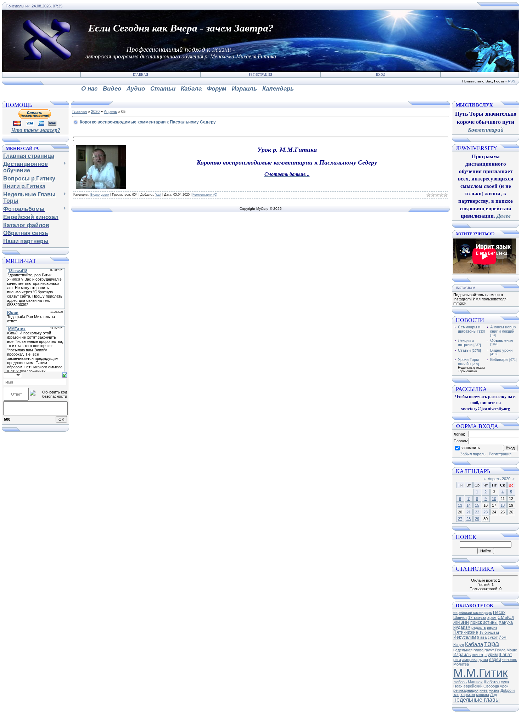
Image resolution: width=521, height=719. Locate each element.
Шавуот (460, 617)
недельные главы (476, 700)
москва (482, 694)
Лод (493, 694)
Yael (158, 194)
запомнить (470, 447)
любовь (460, 682)
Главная (140, 74)
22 (477, 512)
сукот (493, 637)
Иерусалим (464, 637)
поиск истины (484, 622)
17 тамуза (477, 617)
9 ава (482, 637)
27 (460, 519)
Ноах (458, 686)
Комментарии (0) (204, 194)
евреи (495, 659)
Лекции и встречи (466, 342)
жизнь (494, 690)
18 (502, 505)
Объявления (501, 340)
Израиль (462, 654)
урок (504, 686)
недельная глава (468, 650)
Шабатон (492, 682)
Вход (380, 74)
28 (468, 519)
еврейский (473, 686)
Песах (499, 612)
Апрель (110, 111)
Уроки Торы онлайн (468, 361)
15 (477, 505)
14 (468, 505)
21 (468, 512)
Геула (500, 650)
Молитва (461, 664)
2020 (95, 111)
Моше (511, 650)
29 (477, 519)
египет (477, 654)
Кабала (474, 644)
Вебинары (499, 359)
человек (509, 659)
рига (457, 659)
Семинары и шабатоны (469, 329)
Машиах (475, 682)
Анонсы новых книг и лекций (503, 329)
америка (469, 659)
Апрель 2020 (499, 479)
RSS (511, 81)
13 (460, 505)
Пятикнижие (465, 632)
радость (478, 627)
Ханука (506, 622)
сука (505, 682)
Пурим (491, 654)
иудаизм (461, 627)
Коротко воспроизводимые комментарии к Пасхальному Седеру (148, 122)
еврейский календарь (472, 612)
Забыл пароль (473, 454)
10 (494, 498)
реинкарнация (465, 690)
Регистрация (260, 74)
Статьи (464, 350)
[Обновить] (64, 374)
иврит (492, 627)
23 (485, 512)
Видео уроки (99, 194)
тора (491, 644)
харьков (467, 694)
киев (484, 690)
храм (492, 617)
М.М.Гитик (480, 672)
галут (489, 650)
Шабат (505, 654)
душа (483, 659)
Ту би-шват (489, 632)
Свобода (491, 686)
